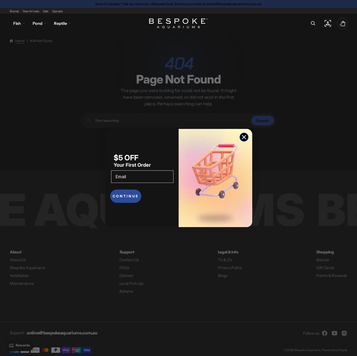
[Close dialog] (244, 137)
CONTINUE (126, 196)
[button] (313, 23)
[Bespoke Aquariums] (178, 23)
